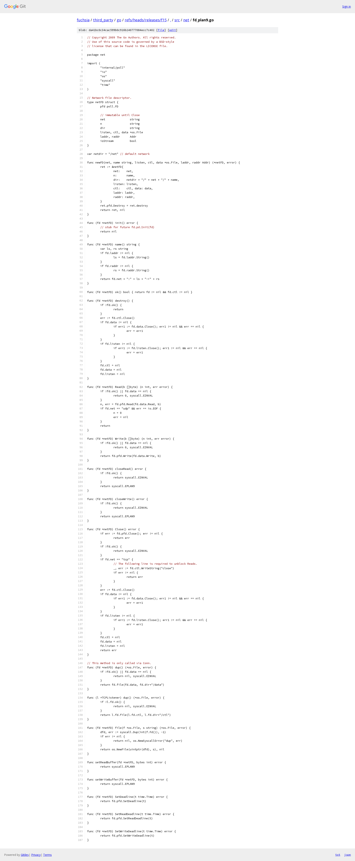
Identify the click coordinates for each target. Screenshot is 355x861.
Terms (47, 855)
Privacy (36, 855)
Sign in (346, 6)
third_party (103, 19)
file (161, 30)
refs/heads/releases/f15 (146, 19)
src (177, 19)
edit (172, 30)
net (186, 19)
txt (337, 854)
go (119, 19)
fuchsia (83, 19)
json (347, 854)
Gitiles (25, 855)
